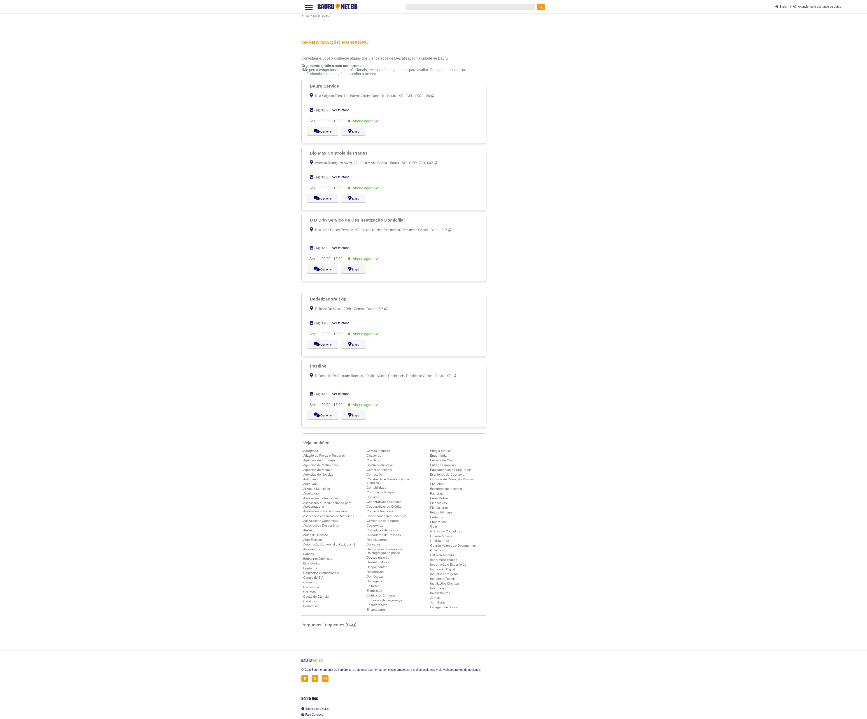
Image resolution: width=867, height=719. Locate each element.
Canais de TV (313, 577)
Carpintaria (311, 587)
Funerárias (438, 522)
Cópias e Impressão (381, 511)
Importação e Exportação (448, 564)
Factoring (437, 493)
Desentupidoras (378, 562)
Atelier (307, 530)
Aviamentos (311, 549)
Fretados (436, 517)
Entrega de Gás (441, 460)
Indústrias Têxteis (442, 578)
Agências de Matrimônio (320, 465)
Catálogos (310, 601)
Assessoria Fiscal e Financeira (325, 511)
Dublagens (374, 581)
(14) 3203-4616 (325, 248)
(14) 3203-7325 (325, 394)
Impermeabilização (443, 560)
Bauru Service (325, 85)
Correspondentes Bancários (387, 516)
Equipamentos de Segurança (451, 470)
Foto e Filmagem (442, 512)
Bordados (310, 568)
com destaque (819, 6)
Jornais (435, 597)
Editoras (372, 586)
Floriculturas (439, 507)
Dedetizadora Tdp (329, 298)
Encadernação (377, 605)
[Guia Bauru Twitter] (316, 678)
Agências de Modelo (317, 470)
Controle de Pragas (380, 492)
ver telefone (341, 110)
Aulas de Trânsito (315, 535)
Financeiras (438, 503)
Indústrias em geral (444, 574)
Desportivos (375, 571)
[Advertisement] (396, 19)
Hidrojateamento (442, 555)
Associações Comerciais (320, 520)
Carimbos (310, 582)
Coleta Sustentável (380, 465)
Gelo (433, 526)
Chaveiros (374, 455)
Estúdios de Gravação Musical (451, 479)
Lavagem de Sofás (443, 607)
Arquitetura (311, 493)
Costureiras (375, 525)
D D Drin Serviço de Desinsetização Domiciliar (358, 219)
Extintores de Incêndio (446, 488)
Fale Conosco (314, 714)
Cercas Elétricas (378, 451)
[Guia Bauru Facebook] (306, 678)
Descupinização (378, 557)
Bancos (308, 554)
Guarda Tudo (439, 541)
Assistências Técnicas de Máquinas (328, 516)
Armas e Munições (316, 488)
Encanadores (376, 609)
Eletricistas (374, 590)
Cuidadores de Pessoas (384, 535)
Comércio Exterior (379, 470)
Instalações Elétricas (444, 583)
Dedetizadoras (377, 539)
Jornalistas (437, 602)
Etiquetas (436, 484)
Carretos (309, 592)
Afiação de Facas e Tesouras (324, 455)
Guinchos (437, 550)
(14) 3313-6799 (325, 323)
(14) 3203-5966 (325, 110)
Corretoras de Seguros (383, 520)
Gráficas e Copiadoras (446, 531)
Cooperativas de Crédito (384, 502)
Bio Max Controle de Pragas (339, 152)
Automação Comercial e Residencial (329, 544)
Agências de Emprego (319, 460)
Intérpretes (438, 588)
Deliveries (374, 544)
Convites (373, 497)
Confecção (374, 474)
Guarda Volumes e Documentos (453, 545)
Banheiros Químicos (317, 558)
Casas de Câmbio (316, 596)
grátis (837, 6)
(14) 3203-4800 (325, 177)
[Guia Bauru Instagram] (326, 678)
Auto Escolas (312, 539)
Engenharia (438, 455)
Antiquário (310, 479)
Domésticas (375, 576)
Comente (323, 131)
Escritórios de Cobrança (447, 474)
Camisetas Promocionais (321, 573)
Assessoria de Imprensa (320, 498)
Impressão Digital (442, 569)
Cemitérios (311, 606)
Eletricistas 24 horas (381, 595)
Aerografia (310, 451)
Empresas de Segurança (384, 600)
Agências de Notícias (318, 474)
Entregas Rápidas (443, 465)
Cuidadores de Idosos (382, 530)
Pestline (319, 365)
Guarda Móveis (441, 536)
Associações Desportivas (321, 525)
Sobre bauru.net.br (317, 708)
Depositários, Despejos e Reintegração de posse (384, 551)
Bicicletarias (311, 563)
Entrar (783, 6)
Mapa (355, 131)
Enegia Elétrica (441, 451)
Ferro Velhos (439, 498)
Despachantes (377, 567)
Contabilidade (376, 487)
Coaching (373, 460)
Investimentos (440, 593)
